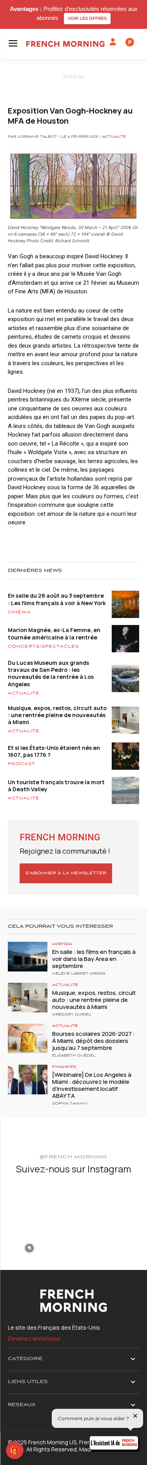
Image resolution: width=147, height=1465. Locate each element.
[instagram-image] (29, 1203)
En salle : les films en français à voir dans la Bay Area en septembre (94, 959)
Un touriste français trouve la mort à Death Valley (56, 785)
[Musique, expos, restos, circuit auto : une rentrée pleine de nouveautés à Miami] (27, 997)
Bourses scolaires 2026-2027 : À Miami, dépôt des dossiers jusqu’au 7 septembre (93, 1041)
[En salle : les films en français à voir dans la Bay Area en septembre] (27, 956)
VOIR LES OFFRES (87, 18)
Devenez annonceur (34, 1338)
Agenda (62, 944)
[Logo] (65, 44)
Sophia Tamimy (70, 1104)
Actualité (114, 137)
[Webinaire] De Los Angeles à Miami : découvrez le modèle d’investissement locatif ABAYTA (91, 1085)
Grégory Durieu (71, 1015)
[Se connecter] (113, 42)
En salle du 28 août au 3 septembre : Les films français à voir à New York (57, 599)
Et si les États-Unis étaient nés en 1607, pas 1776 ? (54, 751)
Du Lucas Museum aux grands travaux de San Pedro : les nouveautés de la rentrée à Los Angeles (51, 673)
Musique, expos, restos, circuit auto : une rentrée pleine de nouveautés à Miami (57, 715)
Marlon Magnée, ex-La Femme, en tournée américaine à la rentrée (54, 633)
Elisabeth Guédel (73, 1056)
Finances (64, 1067)
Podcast (21, 764)
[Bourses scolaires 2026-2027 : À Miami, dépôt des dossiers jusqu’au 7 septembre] (27, 1038)
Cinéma (19, 612)
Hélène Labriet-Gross (78, 974)
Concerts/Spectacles (43, 646)
